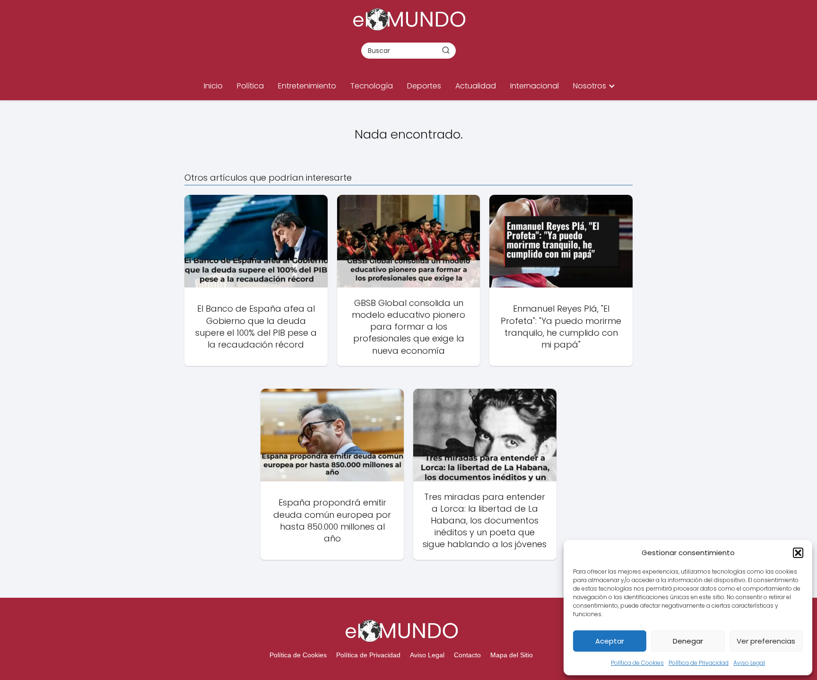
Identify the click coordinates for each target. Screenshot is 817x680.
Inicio (213, 85)
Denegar (688, 641)
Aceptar (609, 641)
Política (250, 85)
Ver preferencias (766, 641)
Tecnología (371, 85)
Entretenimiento (307, 85)
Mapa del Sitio (511, 655)
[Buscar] (446, 50)
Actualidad (475, 85)
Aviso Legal (749, 663)
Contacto (467, 655)
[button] (798, 553)
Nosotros (589, 85)
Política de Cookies (637, 663)
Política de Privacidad (699, 663)
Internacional (534, 85)
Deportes (424, 85)
